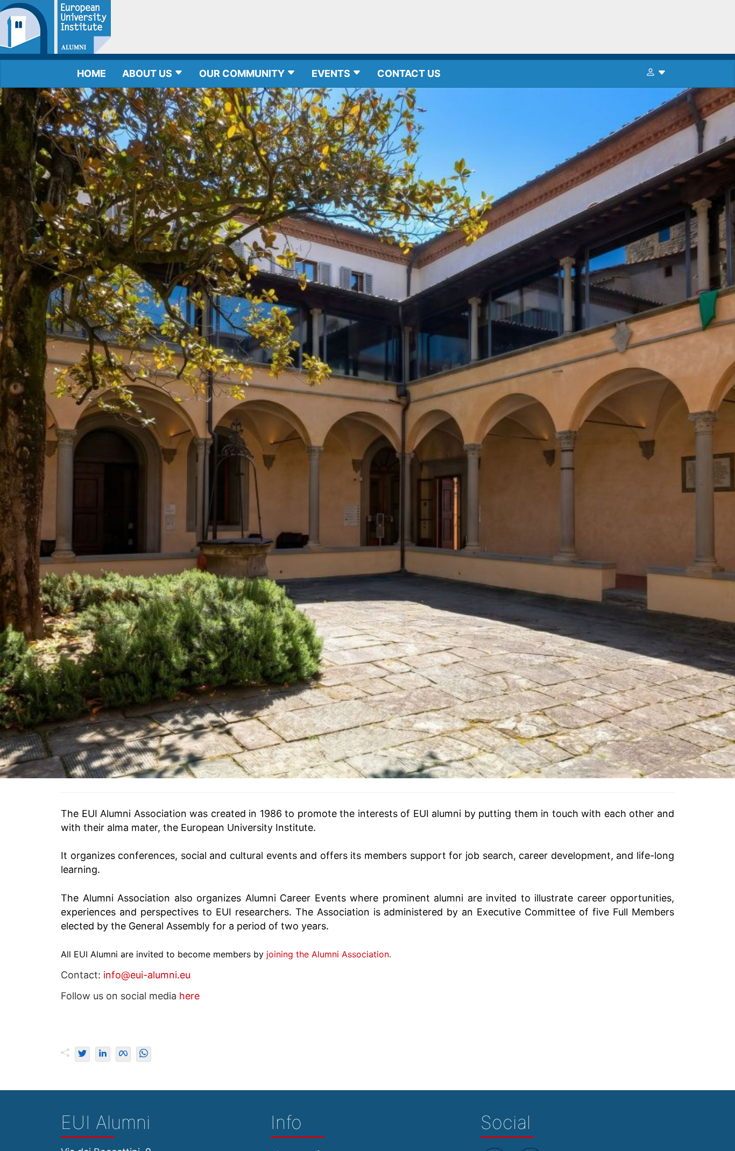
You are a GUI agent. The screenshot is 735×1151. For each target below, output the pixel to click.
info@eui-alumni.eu (146, 975)
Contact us (409, 73)
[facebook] (123, 1054)
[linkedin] (102, 1054)
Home (91, 73)
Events (332, 73)
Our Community (243, 73)
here (189, 995)
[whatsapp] (143, 1054)
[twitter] (82, 1054)
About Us (148, 73)
